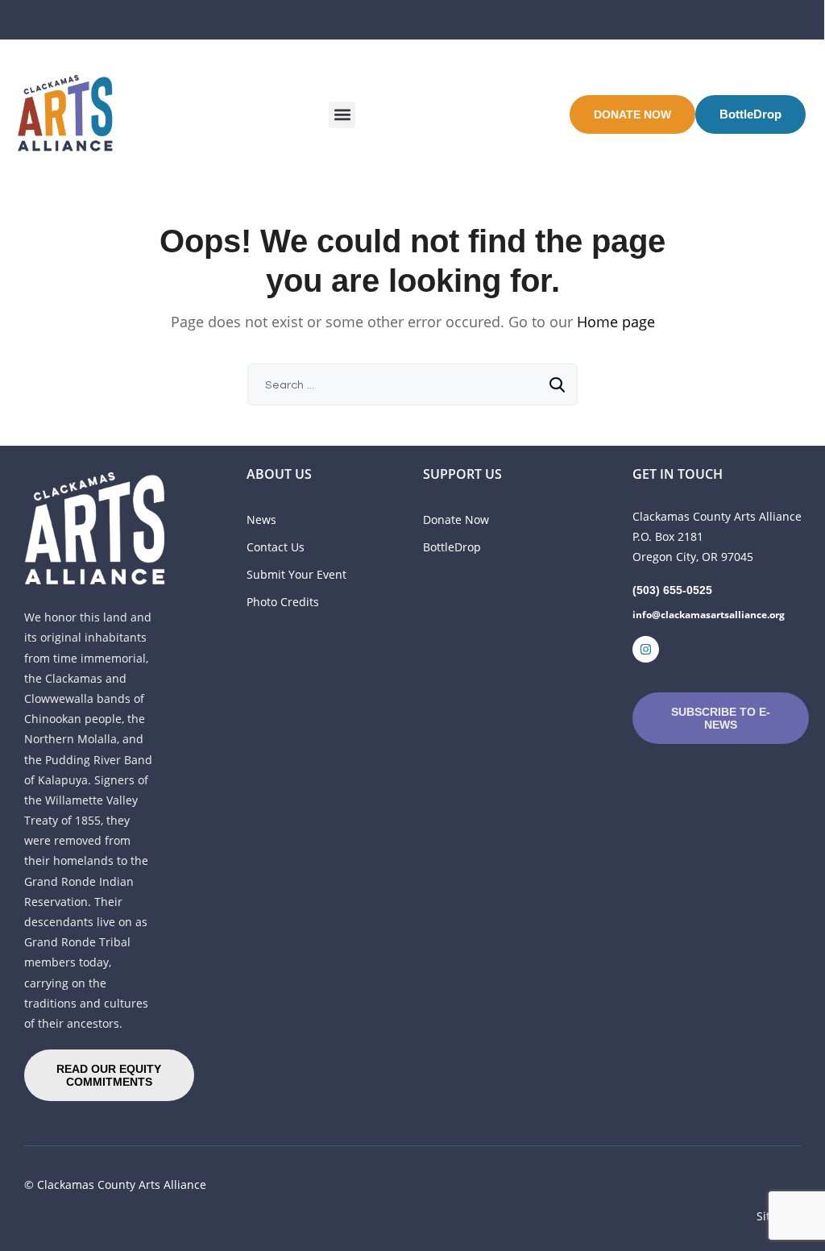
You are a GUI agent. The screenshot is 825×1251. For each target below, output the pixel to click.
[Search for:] (412, 384)
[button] (342, 115)
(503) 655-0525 (672, 590)
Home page (616, 321)
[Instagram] (645, 649)
